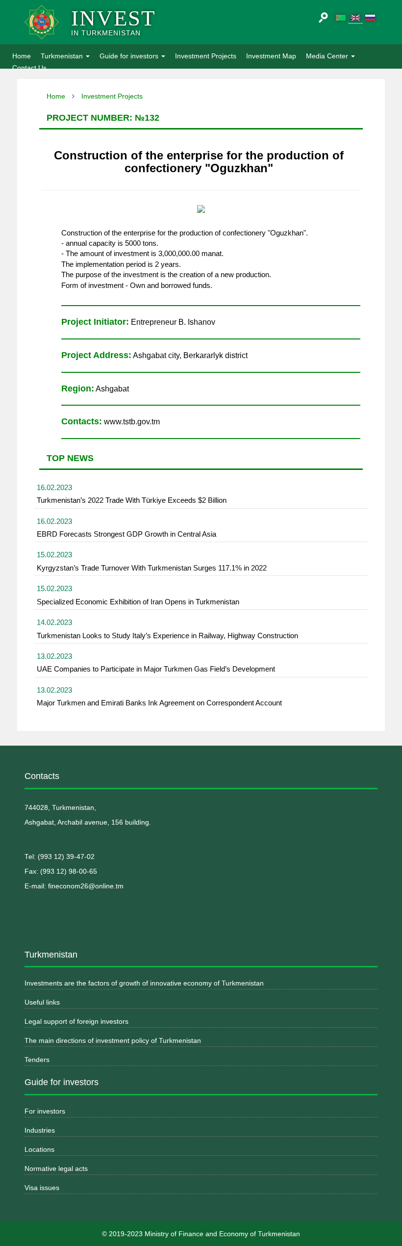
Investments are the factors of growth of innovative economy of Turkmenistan (144, 983)
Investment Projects (205, 56)
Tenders (37, 1060)
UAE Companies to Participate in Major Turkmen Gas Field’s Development (156, 669)
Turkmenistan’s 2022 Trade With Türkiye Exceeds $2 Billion (131, 500)
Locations (39, 1149)
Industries (40, 1130)
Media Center (328, 56)
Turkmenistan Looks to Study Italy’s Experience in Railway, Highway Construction (167, 635)
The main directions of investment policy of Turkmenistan (113, 1040)
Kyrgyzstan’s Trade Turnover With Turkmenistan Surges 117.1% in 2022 (152, 568)
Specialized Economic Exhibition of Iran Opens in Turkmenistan (138, 601)
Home (24, 56)
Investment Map (271, 56)
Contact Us (29, 68)
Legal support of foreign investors (76, 1021)
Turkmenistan (63, 56)
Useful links (42, 1002)
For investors (45, 1111)
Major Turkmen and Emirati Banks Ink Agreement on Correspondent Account (159, 703)
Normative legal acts (56, 1168)
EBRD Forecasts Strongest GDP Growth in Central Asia (126, 534)
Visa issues (42, 1188)
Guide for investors (130, 56)
